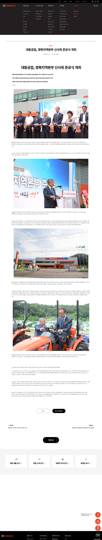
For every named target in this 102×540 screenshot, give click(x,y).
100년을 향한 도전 (27, 11)
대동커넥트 (50, 13)
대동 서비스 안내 (63, 13)
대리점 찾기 (55, 539)
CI (23, 19)
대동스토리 (76, 6)
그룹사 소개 (25, 32)
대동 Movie (75, 11)
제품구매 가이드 (56, 536)
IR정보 (60, 1)
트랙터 (49, 19)
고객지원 (62, 6)
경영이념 (25, 21)
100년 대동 (26, 6)
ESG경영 (25, 24)
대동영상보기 (98, 528)
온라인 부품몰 (63, 27)
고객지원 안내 (63, 11)
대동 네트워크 (63, 16)
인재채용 (65, 1)
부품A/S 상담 (98, 521)
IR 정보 (24, 29)
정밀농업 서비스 (51, 11)
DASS (66, 539)
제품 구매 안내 (63, 19)
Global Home (84, 1)
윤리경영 (25, 27)
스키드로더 (50, 29)
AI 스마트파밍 (39, 16)
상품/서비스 (51, 6)
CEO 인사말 (25, 13)
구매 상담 (98, 514)
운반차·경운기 (51, 27)
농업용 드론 (50, 24)
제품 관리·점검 (63, 21)
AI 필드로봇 (38, 19)
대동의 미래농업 (39, 11)
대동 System (68, 536)
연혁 (24, 16)
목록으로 (51, 440)
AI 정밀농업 (38, 13)
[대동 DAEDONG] (9, 5)
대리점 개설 (77, 1)
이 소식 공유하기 (59, 411)
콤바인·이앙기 (51, 21)
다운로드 (70, 1)
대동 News (75, 13)
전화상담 (98, 535)
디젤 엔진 (50, 32)
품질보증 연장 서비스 (64, 24)
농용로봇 (50, 16)
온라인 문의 (62, 29)
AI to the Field (39, 6)
